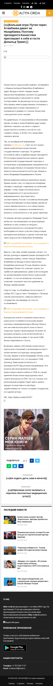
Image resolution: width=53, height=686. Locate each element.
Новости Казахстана (11, 21)
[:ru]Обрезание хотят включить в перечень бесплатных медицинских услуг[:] (26, 493)
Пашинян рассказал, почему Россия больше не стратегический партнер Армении (33, 534)
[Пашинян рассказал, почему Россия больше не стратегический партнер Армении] (10, 535)
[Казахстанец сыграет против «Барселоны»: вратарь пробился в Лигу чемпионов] (10, 520)
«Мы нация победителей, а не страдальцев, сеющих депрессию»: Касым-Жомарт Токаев (33, 581)
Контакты (25, 3)
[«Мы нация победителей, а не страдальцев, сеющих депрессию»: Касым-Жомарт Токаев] (10, 582)
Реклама (17, 3)
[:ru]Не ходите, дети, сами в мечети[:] (26, 478)
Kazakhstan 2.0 (17, 145)
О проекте (8, 3)
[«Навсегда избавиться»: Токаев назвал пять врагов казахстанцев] (10, 551)
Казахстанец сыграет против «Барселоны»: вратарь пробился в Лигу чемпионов (32, 519)
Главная (11, 683)
